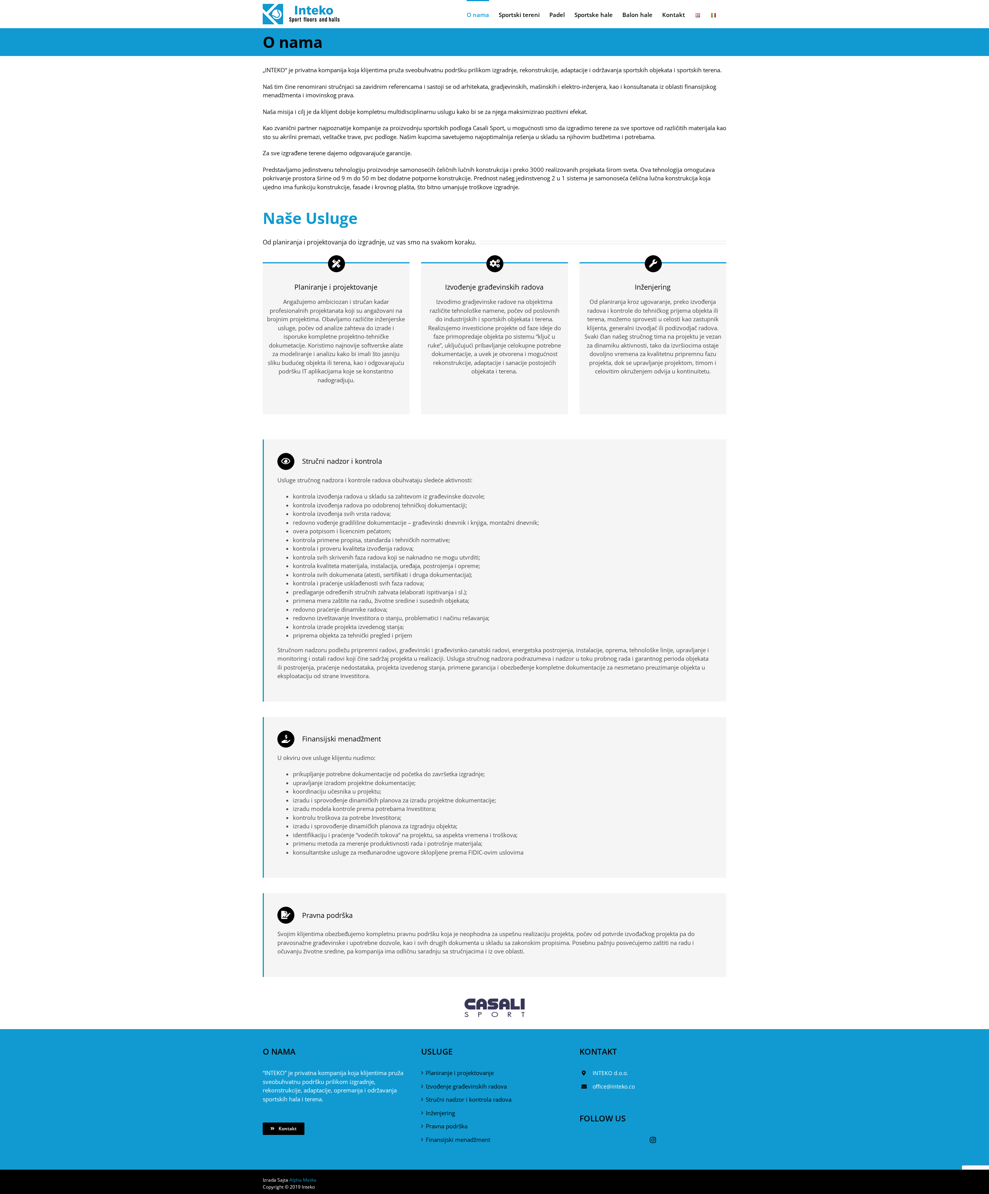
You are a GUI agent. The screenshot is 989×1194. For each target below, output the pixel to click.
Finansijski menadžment (458, 1139)
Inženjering (440, 1113)
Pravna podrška (446, 1126)
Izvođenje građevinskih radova (466, 1086)
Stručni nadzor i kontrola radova (468, 1099)
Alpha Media (302, 1180)
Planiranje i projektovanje (460, 1073)
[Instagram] (653, 1140)
